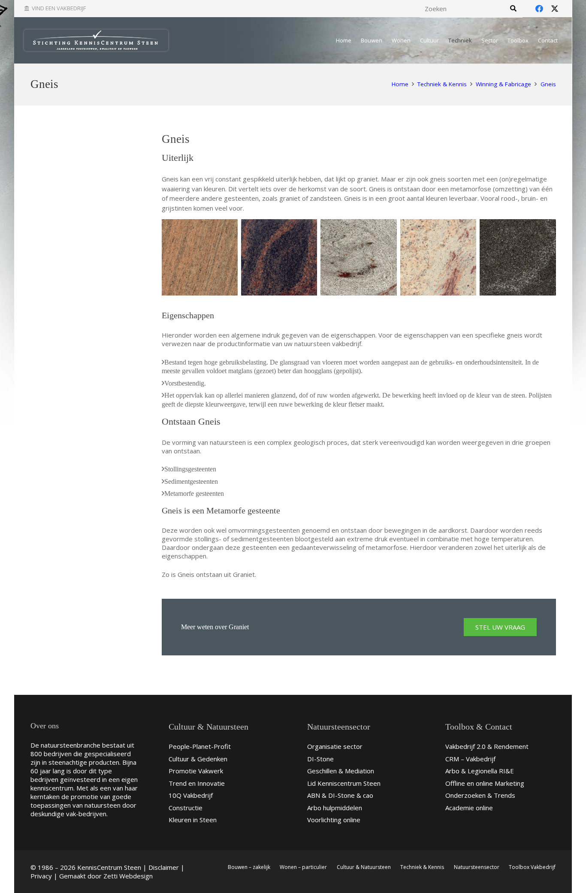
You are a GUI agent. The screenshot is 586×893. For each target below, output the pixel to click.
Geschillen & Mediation (340, 770)
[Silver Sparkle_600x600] (358, 257)
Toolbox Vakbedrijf (532, 867)
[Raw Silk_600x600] (200, 257)
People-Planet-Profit (200, 746)
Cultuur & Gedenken (198, 758)
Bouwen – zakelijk (249, 867)
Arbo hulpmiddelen (334, 807)
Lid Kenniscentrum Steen (344, 783)
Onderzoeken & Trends (480, 795)
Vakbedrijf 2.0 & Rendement (487, 746)
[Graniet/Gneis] (279, 257)
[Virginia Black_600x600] (518, 257)
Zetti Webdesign (128, 876)
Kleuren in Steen (193, 819)
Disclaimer (163, 867)
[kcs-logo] (96, 40)
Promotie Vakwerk (196, 770)
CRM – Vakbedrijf (470, 758)
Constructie (185, 807)
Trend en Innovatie (197, 783)
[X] (554, 8)
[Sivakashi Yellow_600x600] (438, 257)
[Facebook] (539, 8)
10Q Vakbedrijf (191, 795)
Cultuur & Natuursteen (364, 867)
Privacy (41, 876)
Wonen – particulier (303, 867)
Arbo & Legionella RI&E (479, 770)
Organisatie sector (334, 746)
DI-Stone (320, 758)
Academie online (469, 807)
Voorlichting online (333, 819)
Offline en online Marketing (484, 783)
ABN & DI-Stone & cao (340, 795)
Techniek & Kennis (422, 867)
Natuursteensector (476, 867)
